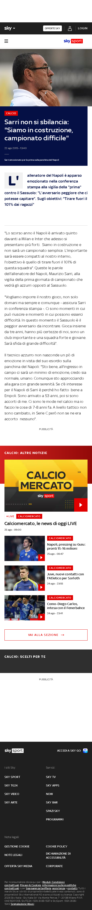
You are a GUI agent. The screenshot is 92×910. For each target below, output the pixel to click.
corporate (54, 866)
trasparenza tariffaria (38, 888)
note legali (13, 855)
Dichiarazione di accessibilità (58, 855)
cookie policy (56, 846)
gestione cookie (16, 846)
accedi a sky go (69, 750)
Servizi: (50, 767)
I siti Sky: (10, 767)
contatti (72, 888)
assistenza (58, 888)
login (83, 28)
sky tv (51, 777)
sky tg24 (11, 785)
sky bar (52, 802)
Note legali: (11, 837)
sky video (11, 794)
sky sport (12, 777)
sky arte (11, 802)
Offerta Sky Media (18, 866)
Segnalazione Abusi (22, 904)
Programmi (54, 819)
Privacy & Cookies (30, 885)
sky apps (53, 785)
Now (49, 794)
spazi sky (53, 811)
